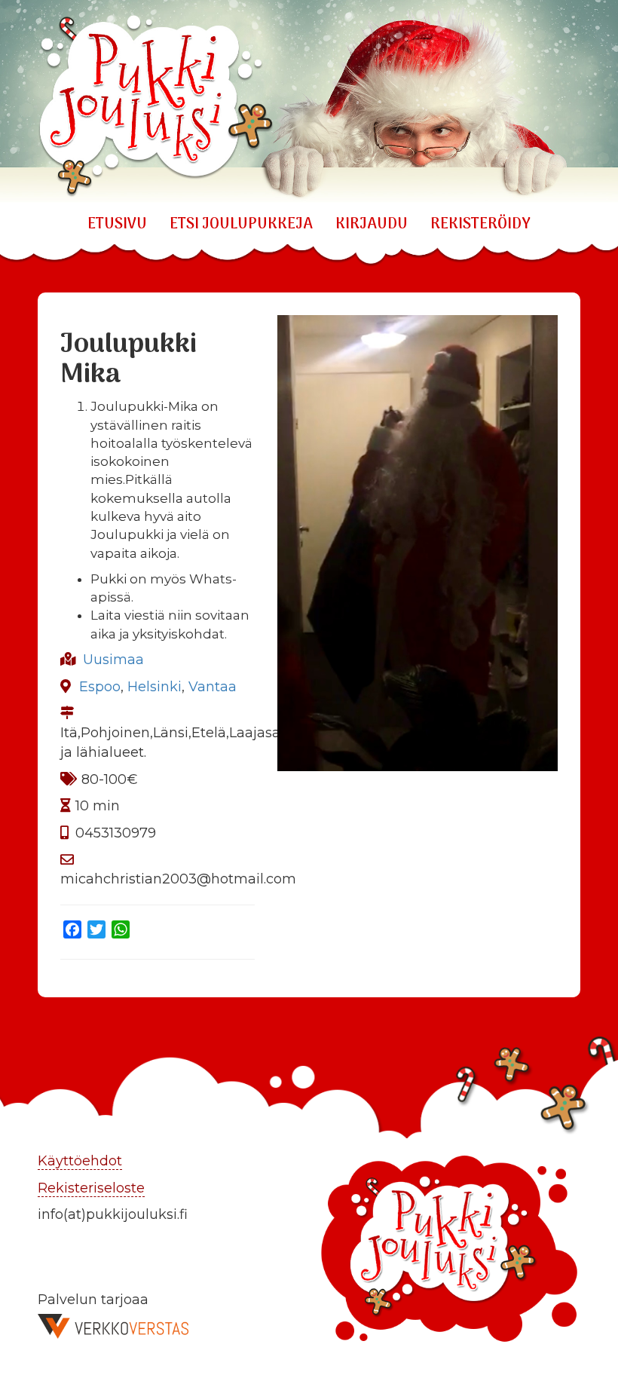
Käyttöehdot (80, 1161)
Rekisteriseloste (91, 1188)
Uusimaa (113, 659)
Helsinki (154, 686)
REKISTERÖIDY (480, 225)
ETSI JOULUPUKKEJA (241, 225)
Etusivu (117, 225)
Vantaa (212, 686)
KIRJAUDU (371, 225)
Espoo (100, 686)
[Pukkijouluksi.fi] (309, 101)
